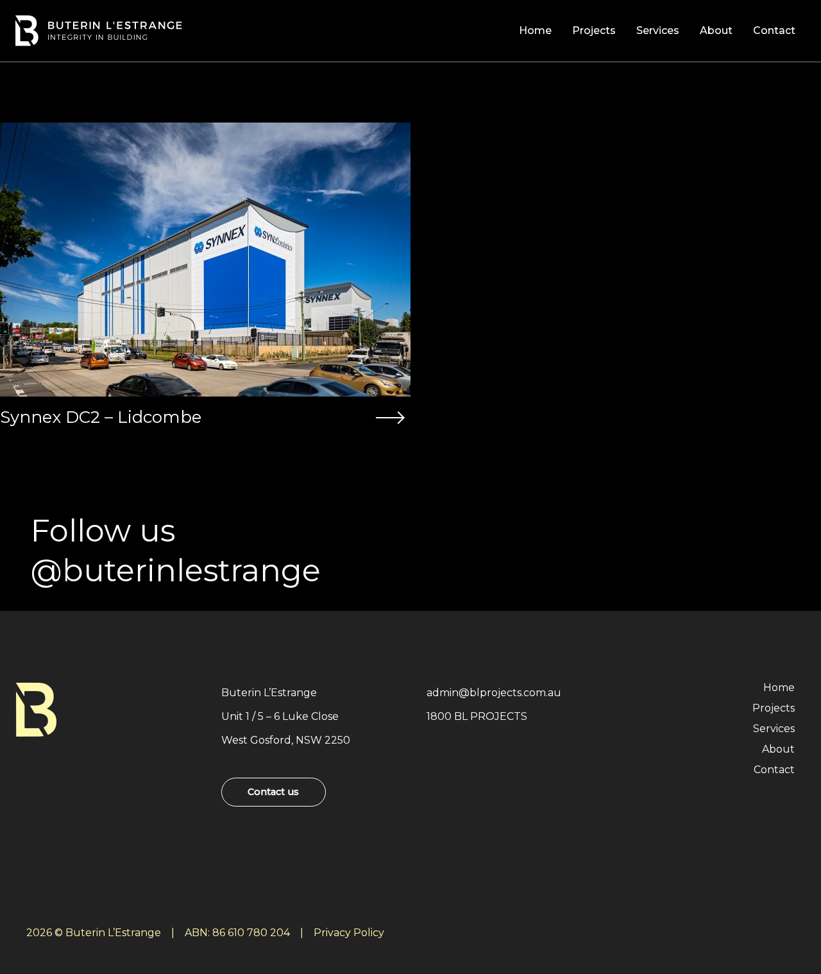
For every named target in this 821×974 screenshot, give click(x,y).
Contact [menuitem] (774, 30)
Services (774, 728)
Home (779, 687)
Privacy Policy (349, 933)
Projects (773, 708)
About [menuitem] (716, 30)
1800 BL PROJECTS (477, 716)
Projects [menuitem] (594, 30)
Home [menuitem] (535, 30)
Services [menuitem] (657, 30)
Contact (774, 770)
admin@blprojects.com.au (494, 693)
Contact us (273, 792)
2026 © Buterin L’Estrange (93, 933)
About (778, 749)
